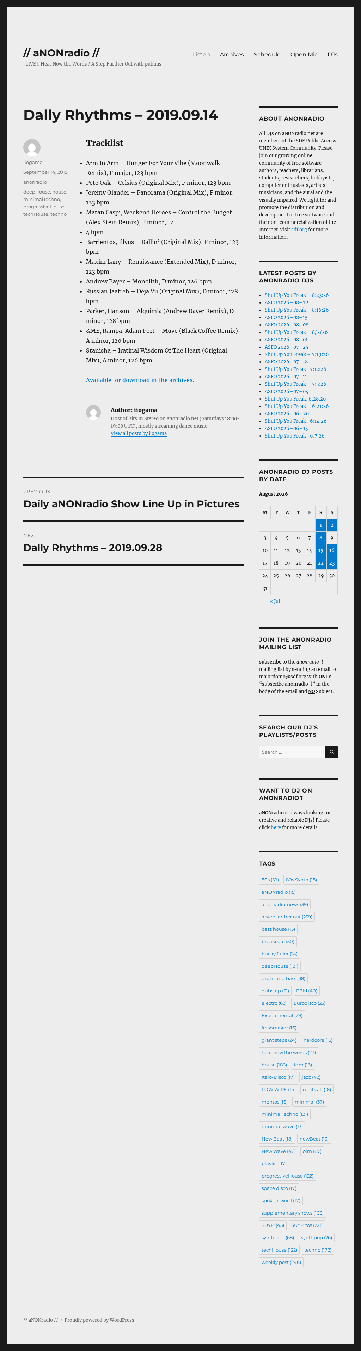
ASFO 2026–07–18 (286, 362)
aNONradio (279, 892)
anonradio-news (285, 904)
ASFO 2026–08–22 (286, 303)
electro (274, 1003)
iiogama (33, 162)
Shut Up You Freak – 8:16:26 (297, 310)
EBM (306, 991)
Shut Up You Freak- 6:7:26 (295, 436)
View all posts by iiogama (139, 433)
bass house (278, 929)
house (59, 192)
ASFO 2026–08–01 (286, 340)
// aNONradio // (61, 53)
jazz (311, 1077)
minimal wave (282, 1126)
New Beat (277, 1139)
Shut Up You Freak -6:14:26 (296, 421)
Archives (232, 54)
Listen (201, 54)
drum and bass (283, 978)
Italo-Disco (278, 1077)
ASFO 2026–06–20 (287, 414)
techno (58, 214)
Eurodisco (309, 1003)
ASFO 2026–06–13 (286, 429)
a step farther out (287, 916)
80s (270, 879)
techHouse (35, 214)
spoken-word (281, 1200)
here (276, 828)
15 (320, 551)
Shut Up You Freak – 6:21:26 (297, 406)
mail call (317, 1089)
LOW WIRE (279, 1089)
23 (332, 563)
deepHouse (36, 192)
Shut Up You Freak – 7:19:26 (297, 354)
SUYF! (273, 1225)
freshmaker (279, 1028)
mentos (275, 1102)
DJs (333, 54)
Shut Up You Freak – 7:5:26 (295, 384)
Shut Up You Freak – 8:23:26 (297, 295)
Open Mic (304, 54)
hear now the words (289, 1052)
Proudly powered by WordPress (99, 1320)
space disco (279, 1188)
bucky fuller (280, 953)
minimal (309, 1102)
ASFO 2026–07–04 (286, 392)
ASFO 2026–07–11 (286, 377)
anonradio (35, 182)
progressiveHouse (44, 206)
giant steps (279, 1040)
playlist (274, 1163)
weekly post (281, 1262)
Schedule (267, 54)
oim (312, 1151)
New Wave (279, 1151)
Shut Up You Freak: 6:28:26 (295, 399)
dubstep (275, 991)
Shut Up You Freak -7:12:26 (295, 369)
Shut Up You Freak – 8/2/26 (296, 332)
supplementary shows (293, 1213)
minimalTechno (41, 199)
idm (303, 1065)
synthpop (316, 1237)
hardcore (318, 1040)
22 (321, 563)
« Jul (275, 601)
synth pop (278, 1237)
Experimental (282, 1015)
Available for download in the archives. (140, 380)
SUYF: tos (307, 1225)
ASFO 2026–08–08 (286, 325)
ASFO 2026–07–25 (286, 347)
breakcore (278, 941)
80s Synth (301, 879)
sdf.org (299, 230)
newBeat (314, 1139)
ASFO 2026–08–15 (286, 317)
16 (332, 551)
